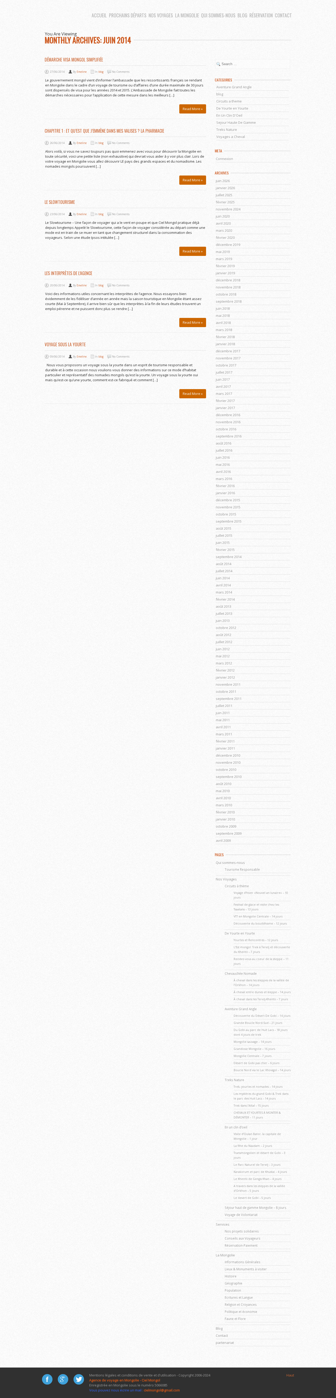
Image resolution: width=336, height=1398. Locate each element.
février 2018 (225, 336)
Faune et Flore (235, 1319)
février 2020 (225, 237)
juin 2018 (223, 308)
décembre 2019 (228, 244)
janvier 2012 (225, 677)
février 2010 (225, 812)
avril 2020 (223, 223)
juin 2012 (223, 649)
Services (222, 1224)
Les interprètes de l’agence (68, 273)
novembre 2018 (228, 287)
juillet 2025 (224, 195)
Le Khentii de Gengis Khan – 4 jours (257, 1179)
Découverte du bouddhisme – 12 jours (260, 923)
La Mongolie (225, 1255)
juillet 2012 (224, 641)
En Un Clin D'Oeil (229, 115)
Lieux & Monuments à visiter (246, 1269)
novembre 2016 (228, 422)
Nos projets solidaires (242, 1231)
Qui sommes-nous (230, 862)
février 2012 (225, 670)
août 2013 (223, 606)
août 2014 (223, 563)
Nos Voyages (161, 15)
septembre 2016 (229, 436)
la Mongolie (187, 15)
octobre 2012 (226, 627)
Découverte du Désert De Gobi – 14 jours (262, 1016)
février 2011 (225, 741)
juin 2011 (223, 712)
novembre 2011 (228, 684)
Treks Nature (226, 129)
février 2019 (225, 266)
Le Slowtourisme (60, 202)
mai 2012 (223, 656)
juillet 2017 (224, 372)
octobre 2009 (226, 826)
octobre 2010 (226, 769)
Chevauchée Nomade (241, 973)
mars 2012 (224, 663)
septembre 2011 (229, 698)
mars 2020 (224, 230)
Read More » (193, 108)
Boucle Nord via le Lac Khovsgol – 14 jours (262, 1070)
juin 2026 (223, 180)
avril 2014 (223, 585)
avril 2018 (223, 322)
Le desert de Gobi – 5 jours (252, 1198)
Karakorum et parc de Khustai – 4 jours (260, 1172)
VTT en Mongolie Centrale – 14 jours (258, 916)
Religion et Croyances (241, 1304)
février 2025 (225, 202)
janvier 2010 (225, 819)
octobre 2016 (226, 429)
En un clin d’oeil (236, 1127)
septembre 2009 (229, 833)
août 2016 (223, 443)
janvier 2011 (225, 748)
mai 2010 (223, 790)
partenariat (225, 1342)
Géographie (233, 1283)
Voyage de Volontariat (241, 1215)
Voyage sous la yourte (65, 344)
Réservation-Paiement (241, 1245)
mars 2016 (224, 478)
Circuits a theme (229, 101)
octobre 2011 (226, 691)
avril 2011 (223, 727)
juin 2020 (223, 216)
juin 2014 (223, 578)
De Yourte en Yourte (232, 108)
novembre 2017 (228, 358)
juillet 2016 (224, 450)
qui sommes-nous (218, 15)
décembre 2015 (228, 500)
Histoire (231, 1276)
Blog (219, 1328)
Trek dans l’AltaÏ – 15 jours (251, 1105)
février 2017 (225, 400)
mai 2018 (223, 315)
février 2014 (225, 599)
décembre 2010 (228, 755)
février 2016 (225, 485)
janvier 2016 (225, 493)
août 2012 (223, 634)
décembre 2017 (228, 351)
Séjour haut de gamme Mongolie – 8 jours (255, 1207)
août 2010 (223, 783)
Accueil (99, 15)
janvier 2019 (225, 273)
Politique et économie (241, 1311)
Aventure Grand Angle (234, 87)
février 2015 (225, 549)
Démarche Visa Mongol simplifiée (74, 59)
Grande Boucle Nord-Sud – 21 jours (258, 1023)
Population (233, 1290)
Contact (283, 15)
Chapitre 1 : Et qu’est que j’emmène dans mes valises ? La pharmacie (104, 131)
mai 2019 (223, 251)
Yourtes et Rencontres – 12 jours (256, 940)
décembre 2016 (228, 414)
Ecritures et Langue (239, 1297)
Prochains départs (127, 15)
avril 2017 (223, 386)
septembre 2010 (229, 776)
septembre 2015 (229, 521)
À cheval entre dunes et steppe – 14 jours (262, 992)
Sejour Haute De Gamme (236, 122)
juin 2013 (223, 620)
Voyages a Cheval (230, 136)
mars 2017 (224, 393)
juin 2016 (223, 457)
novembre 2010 (228, 762)
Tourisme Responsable (242, 869)
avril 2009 (223, 840)
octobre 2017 (226, 365)
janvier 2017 (225, 407)
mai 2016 (223, 464)
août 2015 (223, 528)
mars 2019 (224, 258)
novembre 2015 (228, 507)
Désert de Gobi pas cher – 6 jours (256, 1063)
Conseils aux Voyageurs (242, 1238)
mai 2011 (223, 720)
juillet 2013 (224, 613)
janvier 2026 (225, 187)
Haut (290, 1375)
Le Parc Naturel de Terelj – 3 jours (257, 1165)
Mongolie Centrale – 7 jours (252, 1056)
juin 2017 (223, 379)
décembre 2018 (228, 280)
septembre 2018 (229, 301)
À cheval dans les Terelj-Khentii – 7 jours (261, 999)
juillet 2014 (224, 571)
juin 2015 (223, 542)
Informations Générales (242, 1262)
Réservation (261, 15)
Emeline (82, 72)
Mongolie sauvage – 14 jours (252, 1042)
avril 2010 (223, 798)
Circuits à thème (237, 886)
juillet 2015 (224, 535)
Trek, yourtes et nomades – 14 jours (258, 1087)
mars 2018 (224, 329)
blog (242, 15)
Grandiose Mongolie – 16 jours (254, 1049)
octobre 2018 (226, 294)
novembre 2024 (228, 209)
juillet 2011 (224, 705)
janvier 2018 (225, 344)
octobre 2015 (226, 514)
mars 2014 (224, 592)
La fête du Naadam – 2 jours (253, 1146)
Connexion (224, 158)
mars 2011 (224, 734)
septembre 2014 (229, 556)
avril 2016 (223, 471)
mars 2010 (224, 805)
